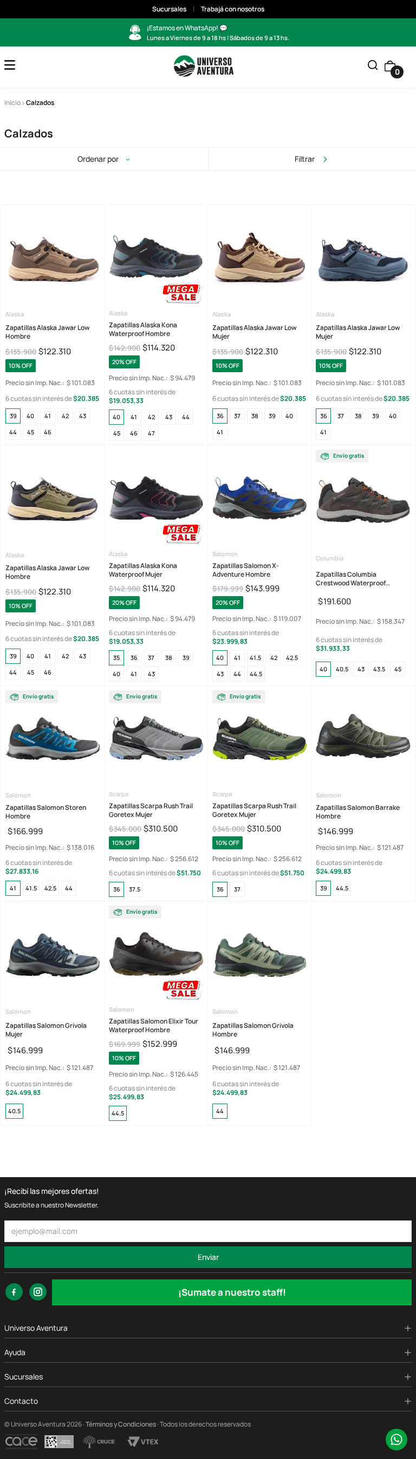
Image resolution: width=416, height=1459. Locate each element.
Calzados (40, 102)
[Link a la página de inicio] (12, 102)
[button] (372, 65)
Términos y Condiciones (121, 1424)
